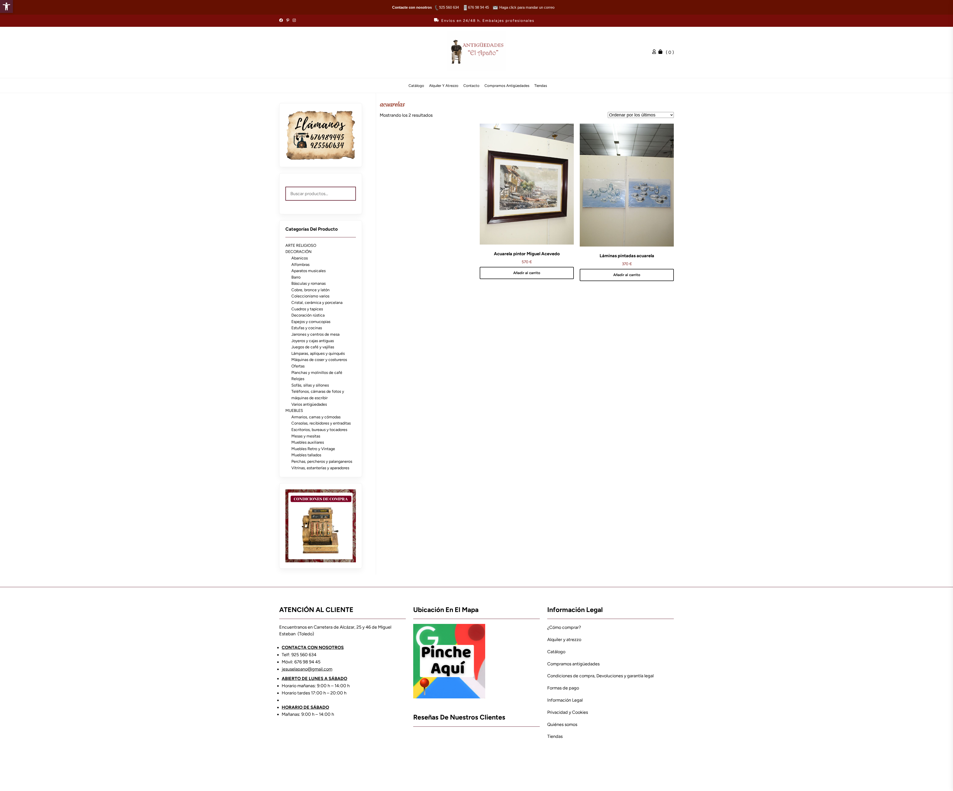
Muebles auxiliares (307, 442)
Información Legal (565, 700)
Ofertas (298, 366)
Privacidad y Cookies (567, 712)
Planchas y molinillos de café (316, 372)
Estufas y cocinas (306, 327)
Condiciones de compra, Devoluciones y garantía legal (600, 676)
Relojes (297, 378)
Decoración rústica (308, 315)
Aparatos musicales (308, 270)
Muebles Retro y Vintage (313, 448)
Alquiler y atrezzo (443, 86)
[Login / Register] (655, 52)
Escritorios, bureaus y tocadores (319, 429)
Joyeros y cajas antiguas (312, 340)
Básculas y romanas (308, 283)
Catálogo (416, 86)
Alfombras (300, 264)
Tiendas (540, 86)
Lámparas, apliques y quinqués (318, 353)
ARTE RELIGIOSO (300, 245)
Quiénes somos (562, 724)
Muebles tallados (306, 455)
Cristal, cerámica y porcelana (316, 302)
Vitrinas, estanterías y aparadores (320, 468)
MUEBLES (294, 410)
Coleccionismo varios (310, 296)
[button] (6, 6)
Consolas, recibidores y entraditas (321, 423)
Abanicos (299, 258)
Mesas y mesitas (305, 436)
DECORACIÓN (298, 251)
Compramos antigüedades (506, 86)
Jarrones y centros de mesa (315, 334)
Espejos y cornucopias (310, 321)
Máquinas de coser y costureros (319, 359)
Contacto (471, 86)
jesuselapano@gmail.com (307, 669)
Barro (296, 277)
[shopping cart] (661, 52)
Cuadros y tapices (307, 309)
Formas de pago (563, 688)
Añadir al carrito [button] (526, 273)
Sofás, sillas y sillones (310, 385)
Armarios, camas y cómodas (315, 417)
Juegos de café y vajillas (312, 347)
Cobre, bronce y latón (310, 290)
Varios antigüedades (309, 404)
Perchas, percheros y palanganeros (321, 461)
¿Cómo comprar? (564, 627)
